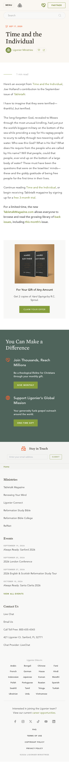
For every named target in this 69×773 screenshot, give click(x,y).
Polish (13, 682)
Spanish (55, 682)
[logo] (19, 5)
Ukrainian (13, 693)
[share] (43, 50)
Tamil (27, 688)
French (13, 671)
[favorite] (39, 50)
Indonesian (13, 676)
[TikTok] (38, 721)
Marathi (55, 676)
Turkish (55, 688)
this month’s (33, 222)
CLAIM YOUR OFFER (35, 309)
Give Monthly (25, 385)
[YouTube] (46, 721)
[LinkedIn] (54, 721)
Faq (34, 729)
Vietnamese (41, 693)
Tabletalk (19, 94)
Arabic (13, 665)
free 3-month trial (24, 197)
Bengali (27, 665)
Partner (56, 5)
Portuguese (27, 682)
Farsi (56, 665)
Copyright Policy (34, 742)
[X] (30, 721)
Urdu (27, 693)
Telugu (41, 688)
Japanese (27, 676)
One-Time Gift (25, 423)
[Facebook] (15, 721)
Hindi (55, 671)
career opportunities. (44, 712)
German (27, 671)
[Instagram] (23, 721)
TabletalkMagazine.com (19, 212)
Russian (41, 682)
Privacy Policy (34, 748)
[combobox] (29, 15)
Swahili (13, 688)
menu (8, 5)
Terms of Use (34, 736)
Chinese (41, 665)
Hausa (42, 671)
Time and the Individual (47, 84)
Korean (41, 676)
